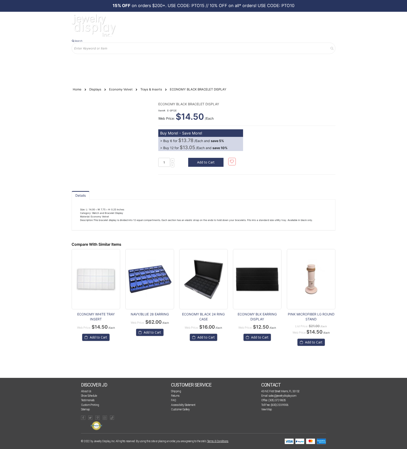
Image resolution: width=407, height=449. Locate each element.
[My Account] (121, 61)
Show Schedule (89, 395)
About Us (86, 391)
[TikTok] (112, 418)
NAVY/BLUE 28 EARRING (150, 314)
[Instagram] (105, 418)
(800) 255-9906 (279, 405)
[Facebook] (83, 418)
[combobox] (203, 48)
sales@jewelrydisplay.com (282, 395)
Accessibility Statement (183, 405)
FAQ (173, 400)
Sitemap (85, 409)
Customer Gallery (180, 409)
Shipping (176, 391)
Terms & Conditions (217, 441)
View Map (266, 409)
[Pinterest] (97, 418)
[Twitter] (90, 418)
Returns (175, 395)
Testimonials (88, 400)
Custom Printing (90, 405)
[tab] (81, 195)
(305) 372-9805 (277, 400)
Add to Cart (98, 337)
